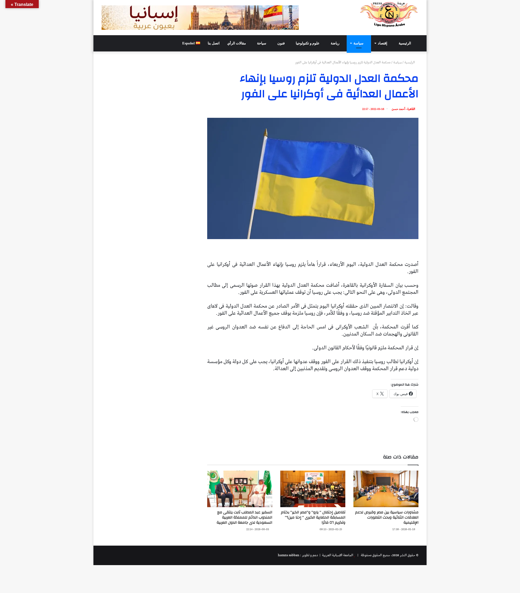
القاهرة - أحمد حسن (403, 109)
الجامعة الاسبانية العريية (337, 555)
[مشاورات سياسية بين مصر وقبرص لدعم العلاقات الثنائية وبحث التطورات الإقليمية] (385, 489)
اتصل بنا (214, 43)
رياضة (335, 43)
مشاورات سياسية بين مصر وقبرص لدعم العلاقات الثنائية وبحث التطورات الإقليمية (386, 517)
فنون (281, 43)
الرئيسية (405, 43)
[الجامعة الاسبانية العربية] (389, 14)
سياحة (262, 43)
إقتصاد (383, 43)
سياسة (358, 43)
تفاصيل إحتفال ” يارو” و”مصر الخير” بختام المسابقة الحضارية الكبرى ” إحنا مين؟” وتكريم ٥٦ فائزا (313, 517)
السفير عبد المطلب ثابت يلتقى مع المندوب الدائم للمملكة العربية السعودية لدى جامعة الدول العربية (244, 517)
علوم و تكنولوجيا (308, 43)
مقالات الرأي (237, 43)
